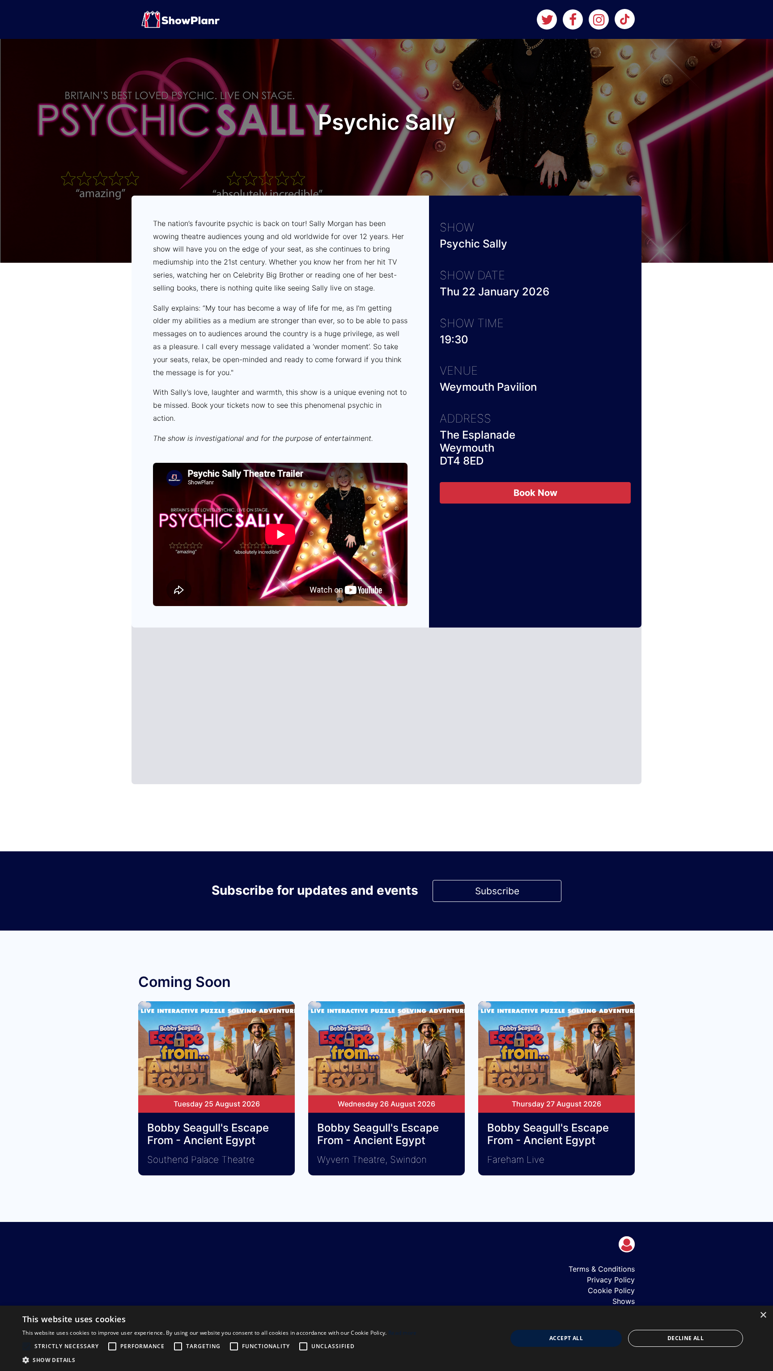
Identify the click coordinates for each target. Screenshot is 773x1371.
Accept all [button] (566, 1338)
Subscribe (497, 891)
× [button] (763, 1315)
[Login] (627, 1244)
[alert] (386, 1338)
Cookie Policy (611, 1290)
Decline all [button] (685, 1338)
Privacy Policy (611, 1279)
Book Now (535, 492)
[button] (219, 1359)
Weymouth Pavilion (488, 386)
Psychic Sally (473, 243)
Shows (623, 1301)
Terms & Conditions (602, 1268)
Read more (402, 1333)
